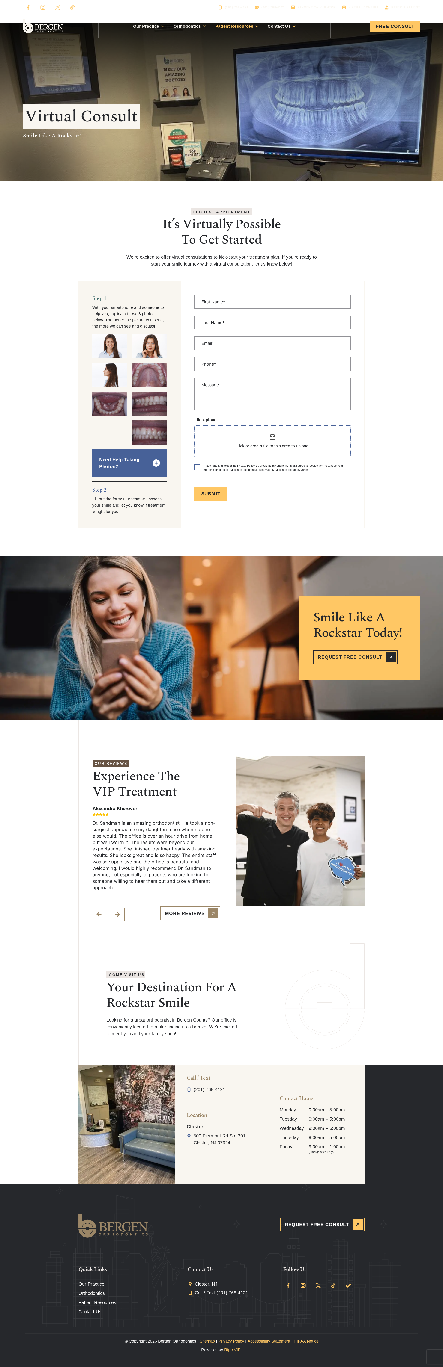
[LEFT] (99, 914)
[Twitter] (58, 7)
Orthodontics (187, 26)
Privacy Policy (231, 1341)
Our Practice (146, 26)
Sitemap (207, 1341)
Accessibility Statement (269, 1341)
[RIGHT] (118, 914)
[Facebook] (28, 7)
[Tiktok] (72, 7)
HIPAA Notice (306, 1341)
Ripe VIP (232, 1349)
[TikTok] (333, 1286)
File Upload (205, 420)
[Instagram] (43, 7)
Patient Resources (234, 26)
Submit (211, 493)
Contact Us (279, 26)
